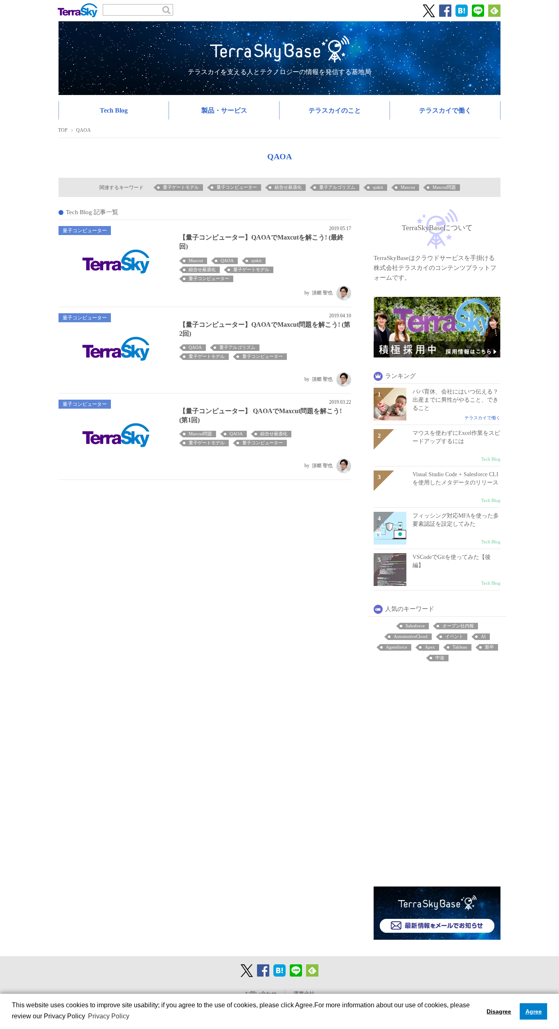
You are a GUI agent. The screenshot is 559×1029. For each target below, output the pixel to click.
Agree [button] (533, 1011)
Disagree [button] (499, 1011)
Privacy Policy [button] (108, 1016)
